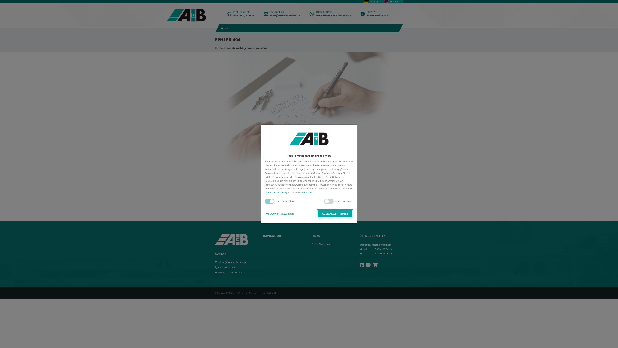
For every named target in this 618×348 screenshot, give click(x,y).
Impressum (306, 192)
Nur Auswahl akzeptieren (280, 213)
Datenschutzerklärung (276, 192)
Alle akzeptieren (335, 213)
